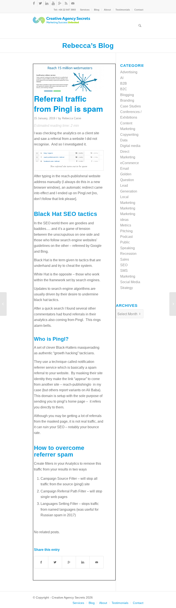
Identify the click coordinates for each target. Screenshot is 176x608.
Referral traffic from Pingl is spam (68, 103)
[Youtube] (53, 3)
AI (121, 78)
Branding (127, 100)
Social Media (130, 282)
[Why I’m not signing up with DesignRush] (3, 304)
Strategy (126, 288)
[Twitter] (40, 3)
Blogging (127, 95)
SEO (123, 265)
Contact (138, 9)
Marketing (127, 208)
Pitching (126, 231)
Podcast (126, 236)
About (107, 9)
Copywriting (129, 134)
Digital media (130, 146)
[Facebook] (34, 3)
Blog (96, 9)
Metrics (125, 225)
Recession (128, 253)
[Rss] (66, 3)
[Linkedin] (47, 3)
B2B (123, 83)
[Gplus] (60, 3)
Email (124, 168)
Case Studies (130, 106)
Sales (124, 259)
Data (123, 140)
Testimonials (122, 9)
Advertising (128, 72)
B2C (123, 89)
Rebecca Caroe (71, 118)
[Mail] (73, 3)
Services (85, 9)
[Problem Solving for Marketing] (172, 304)
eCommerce (129, 163)
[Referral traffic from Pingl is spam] (69, 78)
